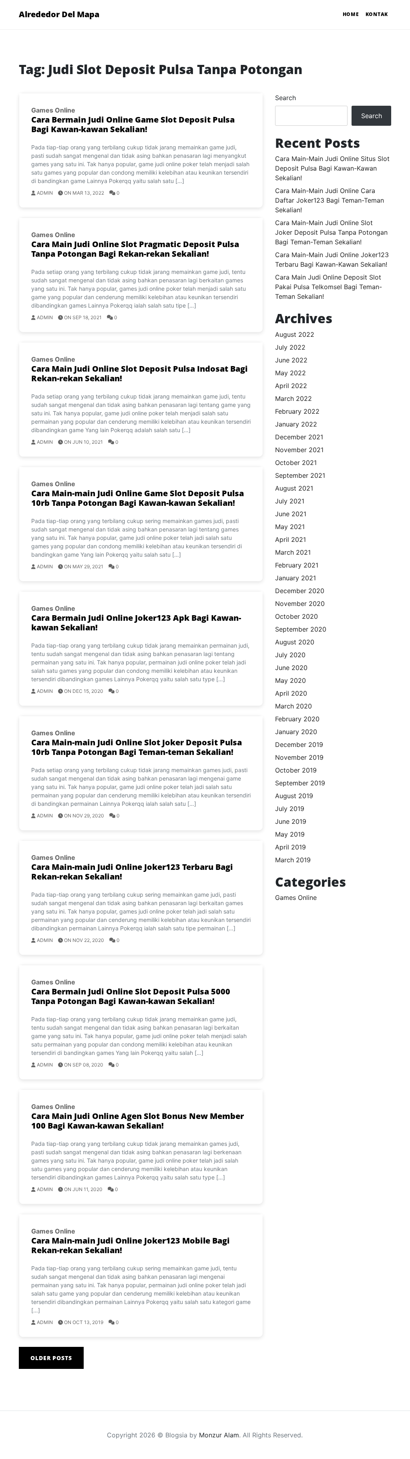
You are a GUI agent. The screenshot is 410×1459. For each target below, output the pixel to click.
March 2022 (293, 398)
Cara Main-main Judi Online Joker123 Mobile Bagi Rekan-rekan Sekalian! (130, 1245)
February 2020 (297, 719)
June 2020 (291, 668)
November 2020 (300, 604)
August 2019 (294, 796)
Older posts (51, 1358)
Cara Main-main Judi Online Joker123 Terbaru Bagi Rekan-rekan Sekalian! (132, 871)
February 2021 (296, 565)
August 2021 (294, 488)
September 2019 (300, 783)
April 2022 (291, 386)
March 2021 (293, 552)
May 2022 (290, 373)
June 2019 (290, 821)
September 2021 (300, 475)
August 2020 (294, 642)
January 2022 (296, 424)
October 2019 (296, 770)
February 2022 (297, 411)
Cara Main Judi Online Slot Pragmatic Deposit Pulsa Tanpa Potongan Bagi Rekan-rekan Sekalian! (135, 249)
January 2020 (296, 732)
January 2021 (295, 578)
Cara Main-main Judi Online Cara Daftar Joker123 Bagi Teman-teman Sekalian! (329, 200)
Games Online (53, 110)
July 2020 (290, 655)
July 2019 (289, 809)
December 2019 (299, 745)
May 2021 (290, 527)
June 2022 (291, 360)
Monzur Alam (219, 1435)
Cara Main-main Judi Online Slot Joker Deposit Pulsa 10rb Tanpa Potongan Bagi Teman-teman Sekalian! (136, 747)
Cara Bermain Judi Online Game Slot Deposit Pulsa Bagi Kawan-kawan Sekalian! (133, 124)
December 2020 (299, 591)
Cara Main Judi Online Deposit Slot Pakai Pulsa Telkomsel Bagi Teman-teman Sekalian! (328, 286)
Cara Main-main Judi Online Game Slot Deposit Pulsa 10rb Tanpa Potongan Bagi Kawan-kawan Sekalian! (137, 498)
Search (285, 98)
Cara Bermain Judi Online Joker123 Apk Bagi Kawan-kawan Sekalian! (136, 622)
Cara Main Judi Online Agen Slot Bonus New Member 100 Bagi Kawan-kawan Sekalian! (137, 1121)
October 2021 (296, 463)
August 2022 (294, 334)
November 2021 (299, 450)
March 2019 (293, 860)
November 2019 (299, 757)
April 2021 (290, 539)
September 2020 (300, 629)
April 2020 (291, 693)
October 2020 (296, 616)
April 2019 (290, 847)
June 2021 (290, 514)
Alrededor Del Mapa (59, 14)
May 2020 (290, 680)
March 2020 (293, 706)
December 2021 (299, 437)
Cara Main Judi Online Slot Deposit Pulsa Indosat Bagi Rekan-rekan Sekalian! (139, 373)
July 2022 (290, 347)
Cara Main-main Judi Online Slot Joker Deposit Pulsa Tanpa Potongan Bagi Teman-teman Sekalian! (331, 232)
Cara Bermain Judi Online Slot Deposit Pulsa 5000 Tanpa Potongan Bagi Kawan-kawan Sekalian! (130, 996)
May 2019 (290, 834)
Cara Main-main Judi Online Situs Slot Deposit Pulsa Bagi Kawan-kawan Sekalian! (332, 168)
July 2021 (289, 501)
